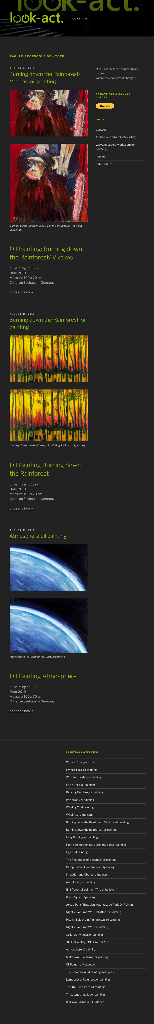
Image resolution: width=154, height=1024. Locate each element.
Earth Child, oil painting (80, 784)
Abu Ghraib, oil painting (80, 882)
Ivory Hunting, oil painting (82, 837)
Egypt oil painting (77, 852)
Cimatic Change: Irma (80, 762)
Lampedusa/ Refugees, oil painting (88, 979)
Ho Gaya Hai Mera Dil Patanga (85, 1002)
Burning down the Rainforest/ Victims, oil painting (97, 822)
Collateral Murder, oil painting (84, 934)
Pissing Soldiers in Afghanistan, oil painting (93, 919)
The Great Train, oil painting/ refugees (90, 972)
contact (101, 129)
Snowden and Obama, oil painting (87, 874)
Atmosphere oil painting (38, 536)
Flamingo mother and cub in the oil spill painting (96, 844)
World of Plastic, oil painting (83, 777)
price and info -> (21, 292)
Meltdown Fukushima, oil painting (87, 957)
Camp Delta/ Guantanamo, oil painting (90, 867)
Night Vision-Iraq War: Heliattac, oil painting (93, 912)
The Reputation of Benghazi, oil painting (91, 859)
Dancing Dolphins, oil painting (84, 792)
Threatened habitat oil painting (85, 994)
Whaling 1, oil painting (79, 814)
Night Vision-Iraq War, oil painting (87, 927)
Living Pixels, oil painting (81, 769)
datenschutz (104, 164)
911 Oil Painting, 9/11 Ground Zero (87, 942)
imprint (100, 156)
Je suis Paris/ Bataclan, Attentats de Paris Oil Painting (100, 904)
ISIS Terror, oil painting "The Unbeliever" (91, 889)
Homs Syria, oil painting (80, 897)
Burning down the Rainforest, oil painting (91, 829)
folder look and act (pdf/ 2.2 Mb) (116, 137)
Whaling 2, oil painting (80, 807)
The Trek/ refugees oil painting (85, 987)
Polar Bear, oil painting (80, 799)
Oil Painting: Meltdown (80, 964)
